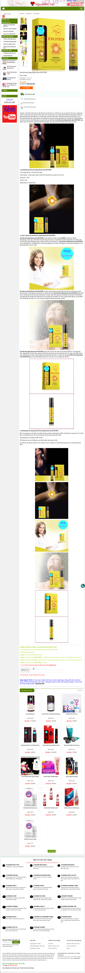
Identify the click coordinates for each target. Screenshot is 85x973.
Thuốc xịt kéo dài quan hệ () (9, 47)
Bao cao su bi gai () (8, 31)
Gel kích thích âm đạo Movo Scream (50, 745)
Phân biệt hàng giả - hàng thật (37, 946)
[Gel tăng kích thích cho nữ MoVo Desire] (30, 734)
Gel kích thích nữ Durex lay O (30, 808)
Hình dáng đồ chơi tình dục (11, 78)
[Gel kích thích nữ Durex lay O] (30, 797)
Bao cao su (6, 22)
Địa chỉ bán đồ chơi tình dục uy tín (11, 67)
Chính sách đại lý (52, 948)
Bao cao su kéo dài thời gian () (9, 25)
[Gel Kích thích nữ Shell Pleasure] (71, 797)
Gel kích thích (29, 78)
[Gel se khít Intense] (30, 703)
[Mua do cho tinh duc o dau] (4, 73)
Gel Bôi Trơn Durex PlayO (30, 839)
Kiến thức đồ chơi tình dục (73, 943)
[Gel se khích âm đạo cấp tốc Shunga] (30, 765)
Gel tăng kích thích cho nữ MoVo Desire (30, 745)
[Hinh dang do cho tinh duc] (4, 78)
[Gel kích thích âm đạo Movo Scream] (51, 734)
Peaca (68, 948)
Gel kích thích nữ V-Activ (72, 714)
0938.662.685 (30, 84)
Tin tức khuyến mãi (71, 946)
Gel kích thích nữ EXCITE (72, 776)
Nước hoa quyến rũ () (9, 44)
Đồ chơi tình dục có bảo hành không (11, 61)
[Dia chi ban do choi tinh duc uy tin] (4, 68)
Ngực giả (6, 19)
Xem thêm (52, 851)
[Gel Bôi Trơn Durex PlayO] (30, 828)
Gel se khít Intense (30, 714)
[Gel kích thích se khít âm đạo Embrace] (51, 703)
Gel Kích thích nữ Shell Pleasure (71, 808)
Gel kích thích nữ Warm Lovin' (51, 808)
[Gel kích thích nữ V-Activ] (71, 703)
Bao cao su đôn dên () (9, 33)
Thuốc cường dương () (10, 39)
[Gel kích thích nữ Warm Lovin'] (51, 797)
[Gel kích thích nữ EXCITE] (71, 765)
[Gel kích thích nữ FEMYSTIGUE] (51, 765)
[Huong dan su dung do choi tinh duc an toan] (4, 85)
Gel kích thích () (8, 55)
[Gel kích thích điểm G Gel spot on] (71, 734)
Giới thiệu (50, 943)
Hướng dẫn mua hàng (35, 943)
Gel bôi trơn (7, 50)
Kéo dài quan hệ (8, 36)
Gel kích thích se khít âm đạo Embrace (51, 714)
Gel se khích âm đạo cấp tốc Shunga (30, 776)
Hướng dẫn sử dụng (35, 948)
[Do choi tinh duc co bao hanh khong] (4, 62)
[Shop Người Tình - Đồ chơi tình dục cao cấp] (42, 3)
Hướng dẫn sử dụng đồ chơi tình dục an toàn (12, 85)
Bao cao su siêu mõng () (10, 28)
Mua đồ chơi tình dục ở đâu (12, 73)
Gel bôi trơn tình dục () (10, 53)
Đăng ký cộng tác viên (53, 946)
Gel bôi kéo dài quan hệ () (10, 41)
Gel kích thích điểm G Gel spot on (71, 745)
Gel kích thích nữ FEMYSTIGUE (51, 776)
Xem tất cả (80, 690)
